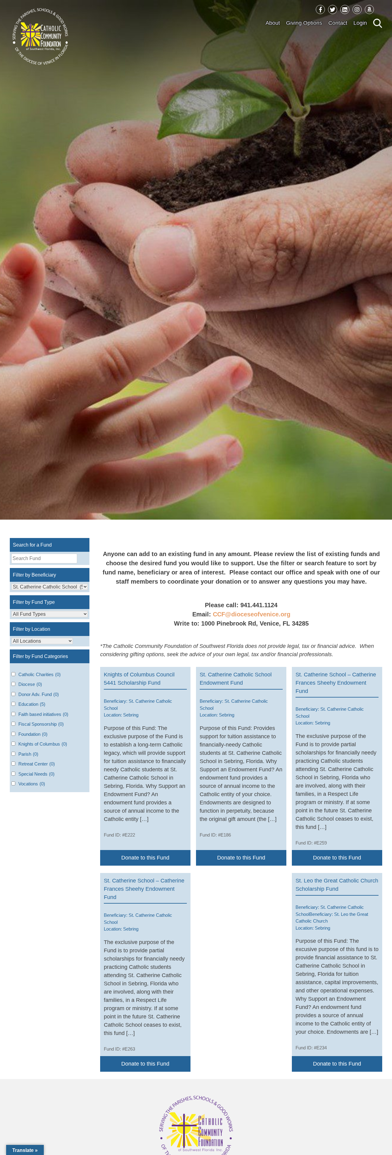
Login (360, 23)
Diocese (30, 684)
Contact (337, 23)
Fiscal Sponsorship (41, 724)
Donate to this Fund (145, 858)
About (273, 23)
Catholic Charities (39, 674)
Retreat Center (36, 763)
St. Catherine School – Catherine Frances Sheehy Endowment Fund (336, 683)
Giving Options (304, 23)
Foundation (32, 734)
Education (31, 704)
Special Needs (36, 774)
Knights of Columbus (42, 744)
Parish (28, 754)
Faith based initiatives (43, 714)
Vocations (31, 783)
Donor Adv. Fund (38, 694)
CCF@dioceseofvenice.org (251, 614)
